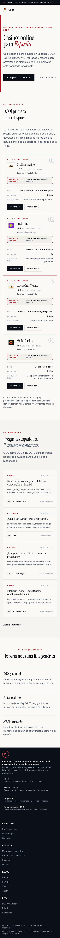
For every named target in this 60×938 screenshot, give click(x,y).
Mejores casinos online (12, 851)
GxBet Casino (25, 340)
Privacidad (7, 912)
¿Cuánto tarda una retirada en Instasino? (27, 519)
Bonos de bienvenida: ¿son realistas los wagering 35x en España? (26, 482)
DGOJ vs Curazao (10, 904)
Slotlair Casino (26, 164)
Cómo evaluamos (47, 77)
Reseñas (6, 860)
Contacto (6, 838)
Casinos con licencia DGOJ (14, 855)
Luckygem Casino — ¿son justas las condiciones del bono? (24, 592)
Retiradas (12, 513)
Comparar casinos (19, 77)
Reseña (15, 206)
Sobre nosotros (9, 829)
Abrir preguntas (13, 624)
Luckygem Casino (27, 285)
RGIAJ (5, 908)
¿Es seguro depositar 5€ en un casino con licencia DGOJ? (27, 554)
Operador (33, 206)
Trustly (5, 891)
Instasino (22, 223)
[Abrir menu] (55, 10)
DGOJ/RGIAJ (13, 548)
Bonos (10, 476)
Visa (4, 886)
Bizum (5, 877)
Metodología (8, 833)
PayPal (5, 882)
